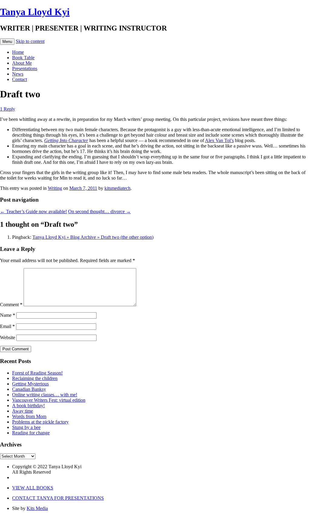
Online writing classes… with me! (44, 394)
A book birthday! (28, 405)
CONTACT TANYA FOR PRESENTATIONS (58, 498)
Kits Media (37, 508)
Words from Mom (29, 416)
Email (7, 326)
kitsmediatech (117, 188)
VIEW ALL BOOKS (32, 487)
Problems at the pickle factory (40, 421)
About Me (22, 63)
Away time (22, 411)
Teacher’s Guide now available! (33, 211)
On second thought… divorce (99, 211)
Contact (19, 79)
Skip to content (30, 41)
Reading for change (31, 432)
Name (7, 315)
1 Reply (7, 109)
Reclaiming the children (35, 378)
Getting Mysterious (30, 383)
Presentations (24, 68)
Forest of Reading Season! (37, 372)
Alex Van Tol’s (219, 140)
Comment (11, 304)
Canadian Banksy (29, 389)
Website (7, 337)
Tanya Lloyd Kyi (35, 11)
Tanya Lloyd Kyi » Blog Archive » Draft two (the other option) (92, 237)
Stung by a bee (26, 427)
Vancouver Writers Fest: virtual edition (48, 400)
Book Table (23, 57)
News (17, 73)
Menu (7, 41)
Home (18, 52)
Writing (55, 188)
